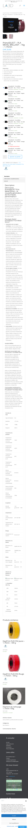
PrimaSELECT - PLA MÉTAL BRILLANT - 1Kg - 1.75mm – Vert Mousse (15, 150)
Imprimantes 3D (10, 744)
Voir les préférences (14, 823)
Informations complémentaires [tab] (11, 178)
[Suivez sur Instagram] (10, 798)
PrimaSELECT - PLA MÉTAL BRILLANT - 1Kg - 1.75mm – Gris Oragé (15, 134)
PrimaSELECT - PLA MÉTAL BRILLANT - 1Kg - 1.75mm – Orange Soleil (16, 141)
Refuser (14, 819)
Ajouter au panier (15, 157)
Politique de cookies (10, 826)
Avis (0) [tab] (6, 181)
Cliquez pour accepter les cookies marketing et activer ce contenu (14, 785)
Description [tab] (7, 176)
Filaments (5, 164)
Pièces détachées (10, 748)
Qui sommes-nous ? (10, 756)
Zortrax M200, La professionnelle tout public (13, 719)
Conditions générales (11, 760)
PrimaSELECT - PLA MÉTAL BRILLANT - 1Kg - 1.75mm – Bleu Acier (15, 127)
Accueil (4, 13)
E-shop (7, 13)
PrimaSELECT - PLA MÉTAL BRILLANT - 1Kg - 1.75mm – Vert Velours (15, 100)
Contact (8, 758)
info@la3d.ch (12, 776)
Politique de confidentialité (12, 761)
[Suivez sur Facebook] (7, 798)
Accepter (14, 815)
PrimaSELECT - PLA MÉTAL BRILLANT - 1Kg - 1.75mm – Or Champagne (15, 114)
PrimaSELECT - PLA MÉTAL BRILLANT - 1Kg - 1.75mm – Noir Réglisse (15, 107)
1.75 (10, 13)
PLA (8, 164)
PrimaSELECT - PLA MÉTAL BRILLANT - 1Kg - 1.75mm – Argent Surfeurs (16, 93)
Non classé (5, 725)
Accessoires (8, 747)
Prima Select (12, 164)
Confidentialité (18, 826)
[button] (26, 801)
